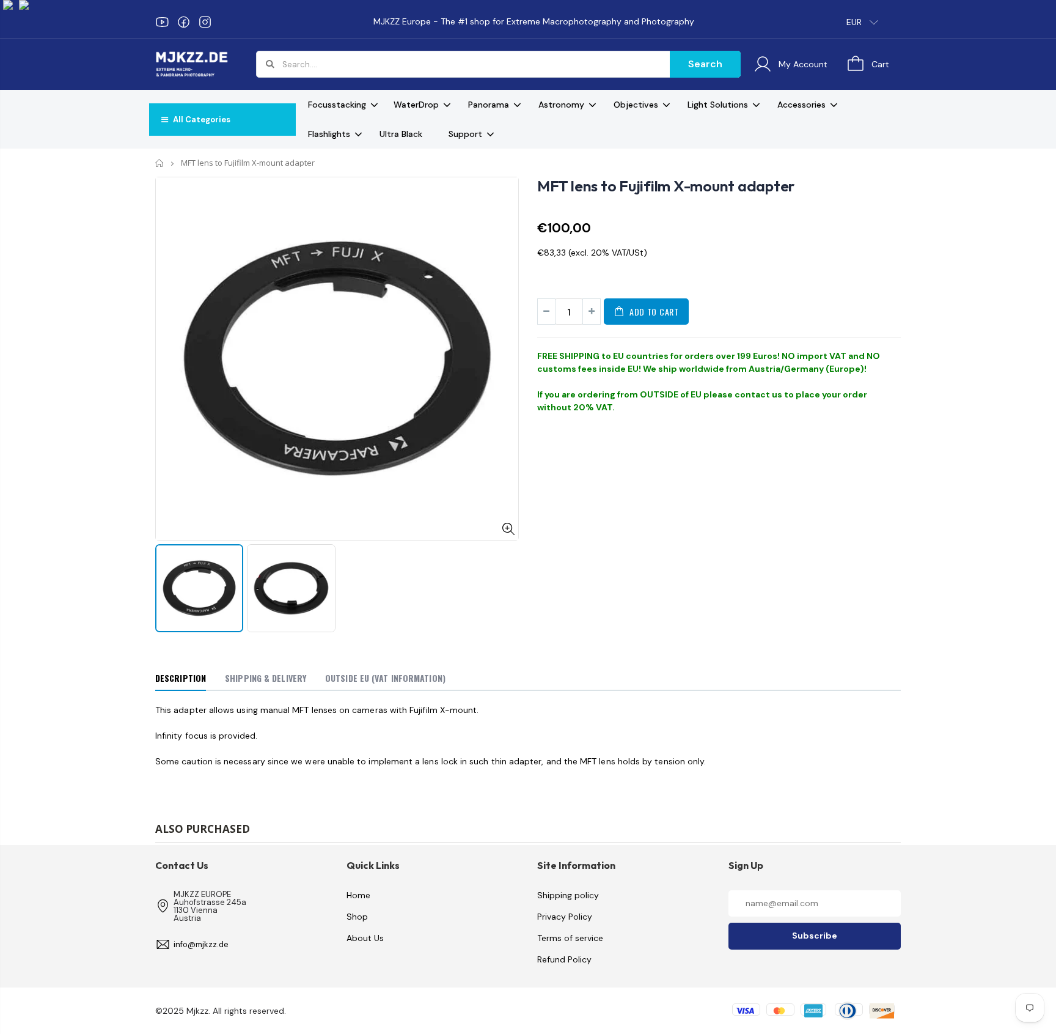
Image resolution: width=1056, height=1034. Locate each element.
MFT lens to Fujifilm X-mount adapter (665, 186)
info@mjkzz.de (201, 944)
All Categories (200, 119)
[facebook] (184, 22)
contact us (758, 394)
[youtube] (162, 22)
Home (159, 163)
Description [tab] (180, 677)
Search (705, 63)
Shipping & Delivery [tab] (265, 677)
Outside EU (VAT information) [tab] (385, 677)
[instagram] (205, 22)
